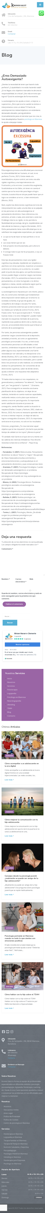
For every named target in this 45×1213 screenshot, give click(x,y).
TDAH (9, 708)
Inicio (9, 678)
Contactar (12, 34)
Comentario (7, 549)
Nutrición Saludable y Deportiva (16, 1147)
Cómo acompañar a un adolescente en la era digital (22, 764)
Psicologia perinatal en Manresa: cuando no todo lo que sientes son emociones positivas (20, 938)
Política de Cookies (11, 1120)
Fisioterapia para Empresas (14, 1160)
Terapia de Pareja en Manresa (15, 1144)
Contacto (11, 716)
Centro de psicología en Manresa (17, 1123)
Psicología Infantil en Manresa (16, 1154)
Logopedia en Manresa (13, 1137)
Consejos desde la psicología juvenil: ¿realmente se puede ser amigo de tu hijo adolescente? (21, 878)
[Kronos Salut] (14, 5)
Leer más (8, 780)
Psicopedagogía (10, 1150)
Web (31, 579)
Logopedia (11, 693)
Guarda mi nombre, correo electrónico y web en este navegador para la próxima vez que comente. (22, 596)
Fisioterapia (12, 690)
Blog (9, 712)
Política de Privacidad (12, 1116)
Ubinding (11, 704)
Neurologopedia (14, 701)
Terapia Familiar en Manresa (15, 1140)
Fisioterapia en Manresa (13, 1134)
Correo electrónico (20, 580)
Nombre (6, 579)
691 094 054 (12, 25)
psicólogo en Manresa (33, 119)
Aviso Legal (8, 1113)
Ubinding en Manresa (12, 1157)
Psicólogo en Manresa (16, 697)
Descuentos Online (11, 1110)
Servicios (11, 686)
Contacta (11, 1058)
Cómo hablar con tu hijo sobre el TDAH (22, 994)
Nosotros (11, 682)
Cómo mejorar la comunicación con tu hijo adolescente (21, 820)
